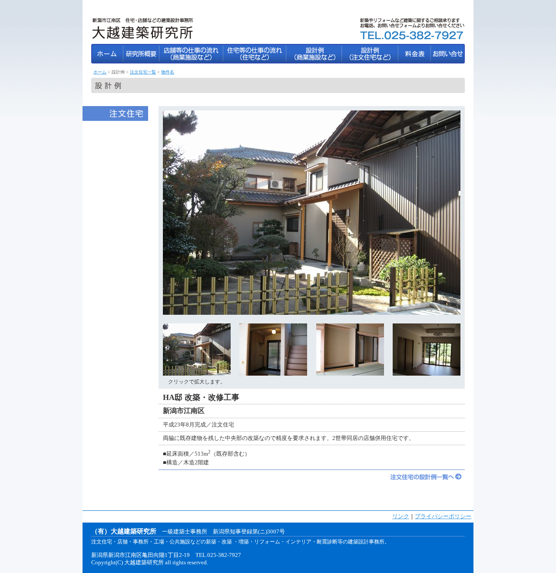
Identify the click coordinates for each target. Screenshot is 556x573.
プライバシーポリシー (443, 516)
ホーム (99, 72)
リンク (400, 516)
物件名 (167, 72)
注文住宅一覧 (143, 72)
